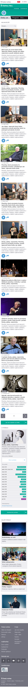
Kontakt (17, 639)
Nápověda (18, 632)
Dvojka (24, 499)
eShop (3, 637)
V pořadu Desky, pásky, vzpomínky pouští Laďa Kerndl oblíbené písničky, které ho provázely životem (14, 358)
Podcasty (4, 649)
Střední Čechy (22, 467)
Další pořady (6, 520)
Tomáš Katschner (7, 506)
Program (16, 8)
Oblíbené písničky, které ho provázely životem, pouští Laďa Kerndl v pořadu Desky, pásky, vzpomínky (14, 320)
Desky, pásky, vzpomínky (10, 445)
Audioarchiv (24, 8)
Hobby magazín (7, 587)
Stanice (3, 634)
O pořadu (4, 428)
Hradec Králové (21, 469)
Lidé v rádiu (18, 634)
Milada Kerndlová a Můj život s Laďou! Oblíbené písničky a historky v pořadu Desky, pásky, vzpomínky (14, 281)
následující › (25, 416)
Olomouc (23, 481)
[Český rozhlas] (6, 2)
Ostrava (23, 484)
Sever (24, 491)
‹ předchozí (3, 416)
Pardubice (23, 486)
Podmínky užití (19, 681)
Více (22, 18)
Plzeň (24, 489)
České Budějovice (21, 474)
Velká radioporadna (8, 562)
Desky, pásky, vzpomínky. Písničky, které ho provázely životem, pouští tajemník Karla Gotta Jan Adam (13, 89)
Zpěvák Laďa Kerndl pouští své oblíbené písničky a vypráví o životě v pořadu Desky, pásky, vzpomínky (13, 397)
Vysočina (23, 494)
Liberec (23, 479)
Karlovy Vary (22, 476)
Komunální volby (6, 632)
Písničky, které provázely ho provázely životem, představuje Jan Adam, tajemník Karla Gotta (13, 166)
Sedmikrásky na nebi (8, 537)
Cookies (3, 681)
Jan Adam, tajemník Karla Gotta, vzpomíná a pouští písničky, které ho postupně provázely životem (13, 128)
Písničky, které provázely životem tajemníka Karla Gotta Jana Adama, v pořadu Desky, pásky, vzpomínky (13, 205)
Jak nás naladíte (19, 630)
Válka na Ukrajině (6, 630)
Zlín (24, 496)
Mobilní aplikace (6, 651)
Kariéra (17, 637)
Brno (24, 471)
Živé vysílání (4, 644)
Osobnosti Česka (7, 610)
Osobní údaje (10, 681)
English (3, 682)
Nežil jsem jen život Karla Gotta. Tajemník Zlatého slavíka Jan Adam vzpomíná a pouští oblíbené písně (13, 51)
